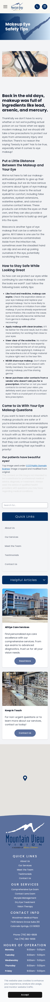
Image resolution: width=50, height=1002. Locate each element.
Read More (25, 660)
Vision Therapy (25, 906)
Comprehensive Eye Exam (25, 889)
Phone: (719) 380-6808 (25, 934)
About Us (10, 527)
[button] (5, 7)
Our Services (11, 537)
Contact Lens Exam (25, 893)
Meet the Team (13, 546)
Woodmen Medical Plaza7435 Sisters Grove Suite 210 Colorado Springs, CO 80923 (25, 922)
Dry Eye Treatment (25, 902)
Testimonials (12, 555)
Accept (25, 994)
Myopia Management (25, 897)
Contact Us (11, 564)
